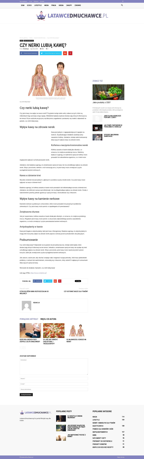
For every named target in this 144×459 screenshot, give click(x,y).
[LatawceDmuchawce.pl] (72, 16)
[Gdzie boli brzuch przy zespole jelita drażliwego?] (30, 330)
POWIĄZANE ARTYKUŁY (29, 319)
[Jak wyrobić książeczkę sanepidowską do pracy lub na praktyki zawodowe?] (61, 428)
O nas (30, 1)
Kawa (21, 40)
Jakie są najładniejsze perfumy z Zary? (112, 116)
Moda (46, 5)
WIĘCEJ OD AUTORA (48, 319)
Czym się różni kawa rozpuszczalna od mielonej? (34, 292)
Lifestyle (38, 5)
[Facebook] (122, 1)
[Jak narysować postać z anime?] (61, 437)
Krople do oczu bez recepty (103, 447)
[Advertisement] (72, 30)
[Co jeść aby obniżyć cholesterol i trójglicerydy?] (53, 330)
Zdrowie (78, 5)
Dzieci (29, 5)
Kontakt (42, 1)
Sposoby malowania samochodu (111, 135)
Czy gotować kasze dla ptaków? (76, 291)
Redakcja (26, 48)
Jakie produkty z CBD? (102, 102)
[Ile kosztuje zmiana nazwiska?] (61, 418)
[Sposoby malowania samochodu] (97, 137)
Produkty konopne (100, 444)
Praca (53, 5)
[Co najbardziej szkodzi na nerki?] (77, 330)
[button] (122, 5)
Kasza (95, 417)
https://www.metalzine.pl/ (39, 273)
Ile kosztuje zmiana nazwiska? (74, 417)
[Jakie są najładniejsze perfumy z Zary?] (97, 118)
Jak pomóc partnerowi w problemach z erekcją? (113, 126)
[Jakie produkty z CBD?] (108, 92)
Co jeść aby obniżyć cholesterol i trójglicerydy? (50, 342)
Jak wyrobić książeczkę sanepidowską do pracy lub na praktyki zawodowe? (76, 428)
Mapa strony (120, 457)
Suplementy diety (99, 438)
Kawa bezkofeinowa (28, 40)
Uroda (61, 5)
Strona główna (23, 1)
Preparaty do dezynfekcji (102, 441)
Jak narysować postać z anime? (76, 435)
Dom (22, 5)
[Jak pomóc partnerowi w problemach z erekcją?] (97, 128)
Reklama (36, 1)
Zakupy (69, 5)
